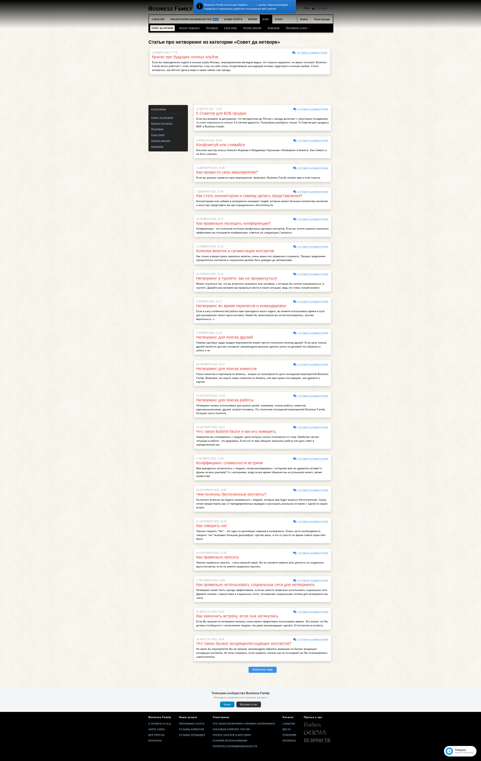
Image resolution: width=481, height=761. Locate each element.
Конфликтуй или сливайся (220, 144)
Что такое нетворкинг (228, 723)
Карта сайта (156, 729)
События (289, 723)
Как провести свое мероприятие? (227, 172)
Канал (227, 704)
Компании (157, 146)
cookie (252, 4)
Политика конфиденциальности (235, 746)
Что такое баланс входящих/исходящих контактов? (243, 643)
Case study (158, 135)
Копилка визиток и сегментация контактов (235, 251)
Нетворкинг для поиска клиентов (226, 368)
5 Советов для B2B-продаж (221, 113)
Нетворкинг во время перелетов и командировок (241, 305)
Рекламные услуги (191, 723)
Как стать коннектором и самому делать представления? (249, 195)
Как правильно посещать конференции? (233, 223)
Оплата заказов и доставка (232, 735)
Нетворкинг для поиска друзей (224, 337)
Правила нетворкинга (260, 723)
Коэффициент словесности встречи (229, 463)
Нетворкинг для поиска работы (224, 400)
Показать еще (262, 669)
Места (287, 729)
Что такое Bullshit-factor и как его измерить (236, 431)
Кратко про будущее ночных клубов (185, 57)
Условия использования (230, 740)
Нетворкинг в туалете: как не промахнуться (236, 278)
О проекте (155, 723)
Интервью (157, 129)
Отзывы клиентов (191, 729)
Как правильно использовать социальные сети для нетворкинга (255, 584)
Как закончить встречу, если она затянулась (237, 616)
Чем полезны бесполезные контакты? (231, 494)
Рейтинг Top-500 (239, 729)
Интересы (289, 740)
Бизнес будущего (161, 123)
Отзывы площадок (192, 735)
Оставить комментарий (312, 53)
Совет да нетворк (162, 117)
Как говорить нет (211, 525)
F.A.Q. (168, 723)
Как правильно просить (217, 557)
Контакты (155, 740)
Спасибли (219, 729)
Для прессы (156, 735)
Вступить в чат (248, 704)
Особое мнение (160, 140)
